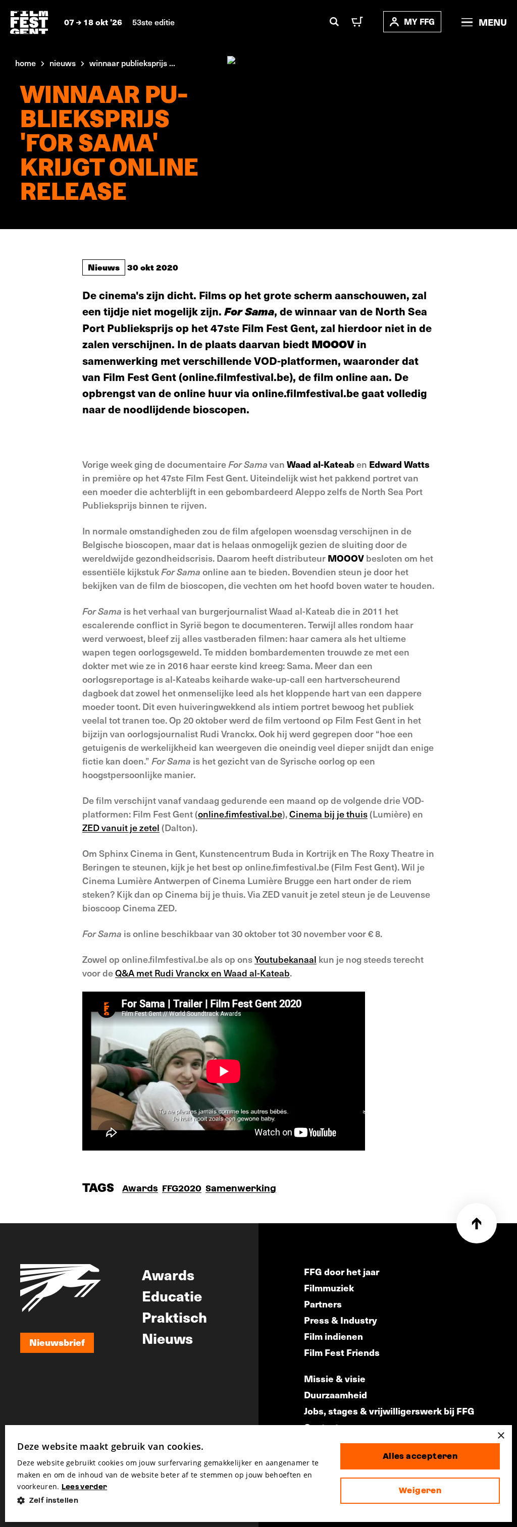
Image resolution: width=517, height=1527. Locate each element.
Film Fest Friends (342, 1352)
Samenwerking (240, 1188)
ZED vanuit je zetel (121, 827)
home (25, 62)
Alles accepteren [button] (420, 1456)
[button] (170, 1500)
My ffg (419, 21)
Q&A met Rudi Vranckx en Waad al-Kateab (202, 972)
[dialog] (258, 1473)
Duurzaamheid (335, 1394)
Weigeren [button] (420, 1490)
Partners (323, 1303)
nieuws (62, 62)
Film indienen (333, 1336)
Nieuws (104, 267)
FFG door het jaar (341, 1271)
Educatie (172, 1295)
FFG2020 (181, 1188)
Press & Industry (340, 1320)
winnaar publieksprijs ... (132, 62)
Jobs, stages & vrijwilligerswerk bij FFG (389, 1410)
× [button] (500, 1436)
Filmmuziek (329, 1287)
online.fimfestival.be (240, 813)
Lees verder (84, 1487)
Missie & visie (335, 1378)
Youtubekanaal (285, 959)
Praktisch (174, 1316)
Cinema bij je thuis (328, 813)
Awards (140, 1188)
